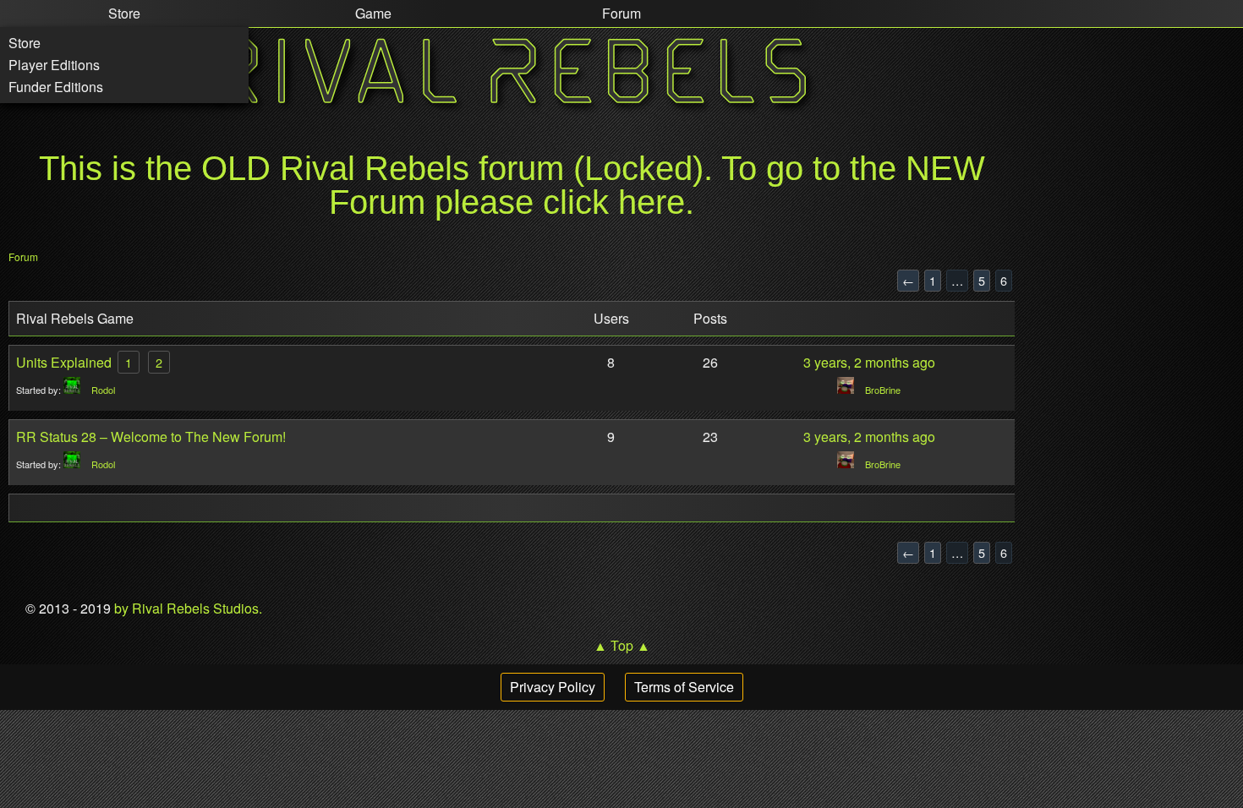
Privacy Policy (552, 686)
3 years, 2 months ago (869, 362)
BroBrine (883, 389)
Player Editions (54, 64)
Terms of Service (684, 686)
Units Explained (64, 362)
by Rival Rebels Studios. (186, 608)
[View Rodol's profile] (76, 389)
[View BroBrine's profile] (849, 389)
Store (24, 42)
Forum (23, 256)
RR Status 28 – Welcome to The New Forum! (151, 436)
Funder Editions (55, 86)
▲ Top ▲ (622, 645)
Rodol (103, 389)
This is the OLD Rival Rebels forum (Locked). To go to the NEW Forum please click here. (512, 185)
